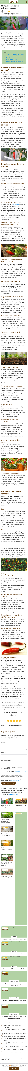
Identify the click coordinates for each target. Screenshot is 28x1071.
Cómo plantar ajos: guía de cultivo (12, 1052)
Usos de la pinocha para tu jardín (14, 954)
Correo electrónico (6, 760)
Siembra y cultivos (10, 1058)
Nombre (3, 753)
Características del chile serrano (14, 56)
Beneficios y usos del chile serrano (15, 58)
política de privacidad (20, 771)
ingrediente (16, 205)
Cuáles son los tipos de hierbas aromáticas (7, 877)
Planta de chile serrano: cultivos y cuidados (7, 806)
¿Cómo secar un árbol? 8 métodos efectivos (14, 969)
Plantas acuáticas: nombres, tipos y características (14, 984)
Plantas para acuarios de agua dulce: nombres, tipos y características (14, 1017)
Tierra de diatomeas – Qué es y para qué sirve (7, 834)
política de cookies (22, 1066)
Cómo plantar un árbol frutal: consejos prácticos (6, 863)
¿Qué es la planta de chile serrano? (15, 54)
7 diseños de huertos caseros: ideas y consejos (13, 1026)
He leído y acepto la (15, 771)
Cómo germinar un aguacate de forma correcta (14, 939)
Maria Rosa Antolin (10, 13)
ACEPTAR (14, 1068)
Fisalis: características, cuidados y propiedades (7, 849)
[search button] (26, 2)
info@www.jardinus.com (15, 780)
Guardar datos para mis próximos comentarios (13, 768)
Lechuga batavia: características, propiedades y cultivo (6, 821)
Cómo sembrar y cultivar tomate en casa (21, 806)
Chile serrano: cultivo (11, 60)
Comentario (4, 742)
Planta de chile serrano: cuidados (14, 61)
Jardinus (3, 1058)
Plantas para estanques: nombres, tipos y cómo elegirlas (14, 1001)
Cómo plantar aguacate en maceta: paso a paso (14, 1030)
